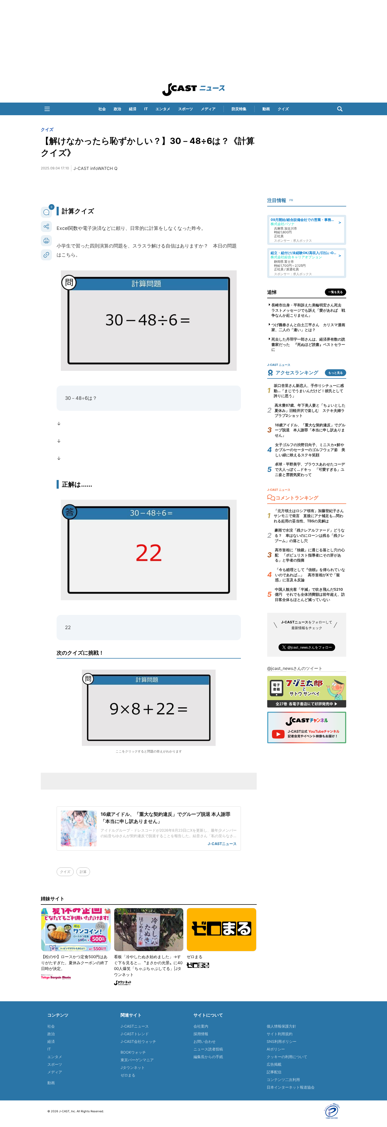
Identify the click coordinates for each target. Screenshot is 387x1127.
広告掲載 (274, 1064)
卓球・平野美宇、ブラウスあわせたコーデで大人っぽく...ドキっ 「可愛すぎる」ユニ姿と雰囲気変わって (310, 469)
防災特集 (239, 109)
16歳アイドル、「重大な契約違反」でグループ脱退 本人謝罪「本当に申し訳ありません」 (310, 430)
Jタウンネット (133, 1067)
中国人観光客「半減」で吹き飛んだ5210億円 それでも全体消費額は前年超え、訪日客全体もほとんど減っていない (310, 594)
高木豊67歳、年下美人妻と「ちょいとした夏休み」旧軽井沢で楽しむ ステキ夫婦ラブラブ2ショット (310, 410)
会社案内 (201, 1026)
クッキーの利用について (287, 1056)
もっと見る (335, 373)
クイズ (283, 109)
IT (146, 109)
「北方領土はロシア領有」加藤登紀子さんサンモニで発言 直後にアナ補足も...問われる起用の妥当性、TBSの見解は (309, 515)
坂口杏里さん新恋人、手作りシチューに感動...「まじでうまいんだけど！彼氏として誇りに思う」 (309, 390)
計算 (83, 872)
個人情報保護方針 (281, 1026)
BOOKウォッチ (133, 1052)
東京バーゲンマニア (137, 1060)
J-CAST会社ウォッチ (138, 1041)
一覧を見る (335, 292)
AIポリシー (276, 1049)
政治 (117, 109)
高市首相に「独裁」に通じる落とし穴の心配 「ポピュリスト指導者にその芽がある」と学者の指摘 (310, 555)
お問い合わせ (205, 1041)
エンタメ (163, 109)
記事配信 (274, 1072)
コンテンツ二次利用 (283, 1079)
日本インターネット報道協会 (291, 1087)
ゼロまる (128, 1075)
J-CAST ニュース (193, 89)
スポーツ (185, 109)
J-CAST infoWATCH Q (95, 168)
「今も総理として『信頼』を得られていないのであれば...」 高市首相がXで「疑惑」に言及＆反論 (310, 574)
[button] (47, 109)
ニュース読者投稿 (208, 1049)
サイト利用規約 (279, 1034)
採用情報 (201, 1034)
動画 (266, 109)
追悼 (272, 292)
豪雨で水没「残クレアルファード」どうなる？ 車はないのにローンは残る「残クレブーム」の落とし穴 (310, 535)
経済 (132, 109)
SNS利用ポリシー (281, 1041)
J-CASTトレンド (135, 1034)
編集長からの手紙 (208, 1056)
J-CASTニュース (135, 1026)
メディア (208, 109)
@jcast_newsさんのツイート (294, 668)
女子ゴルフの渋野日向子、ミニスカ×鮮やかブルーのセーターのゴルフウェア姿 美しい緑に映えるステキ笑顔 (310, 449)
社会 (102, 109)
